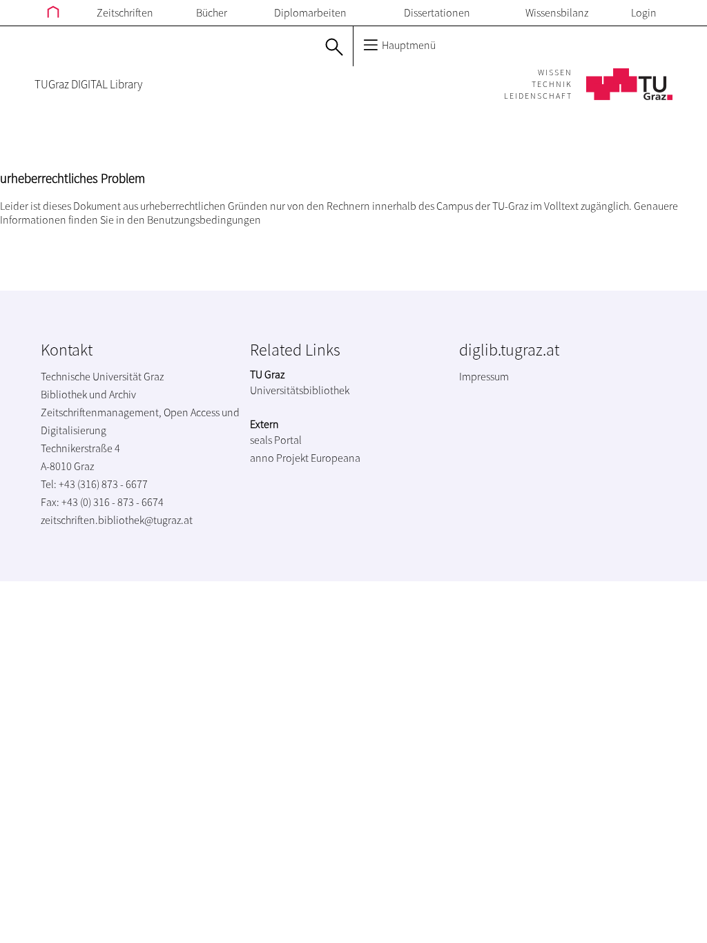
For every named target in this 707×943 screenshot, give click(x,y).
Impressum (484, 376)
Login (644, 12)
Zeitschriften (125, 12)
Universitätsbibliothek (299, 390)
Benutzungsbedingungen (204, 219)
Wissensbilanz (556, 12)
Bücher (211, 12)
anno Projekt (279, 458)
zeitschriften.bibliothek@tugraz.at (117, 520)
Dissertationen (437, 12)
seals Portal (276, 440)
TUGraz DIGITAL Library (88, 84)
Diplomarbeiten (310, 12)
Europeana (335, 458)
